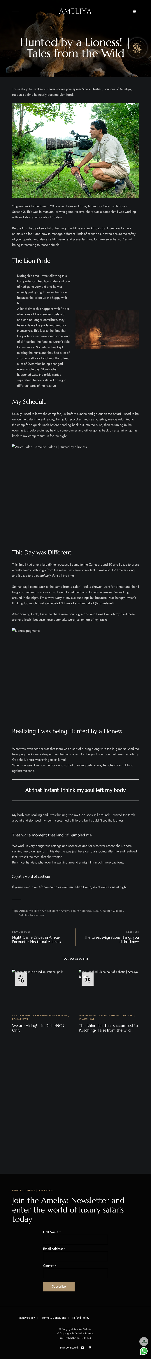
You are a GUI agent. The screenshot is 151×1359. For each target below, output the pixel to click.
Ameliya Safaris (21, 1015)
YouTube (82, 1347)
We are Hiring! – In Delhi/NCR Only (38, 1028)
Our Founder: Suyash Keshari (49, 1015)
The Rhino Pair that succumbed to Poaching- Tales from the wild (108, 1028)
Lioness (86, 910)
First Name (52, 1232)
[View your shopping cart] (134, 11)
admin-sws (21, 1019)
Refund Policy (80, 1317)
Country (50, 1265)
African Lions (50, 910)
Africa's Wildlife (29, 910)
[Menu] (15, 10)
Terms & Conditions (54, 1317)
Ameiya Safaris (70, 910)
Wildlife (117, 910)
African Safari (87, 1015)
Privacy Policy (27, 1317)
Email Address (54, 1248)
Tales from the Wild (109, 1015)
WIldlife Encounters (31, 915)
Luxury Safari (101, 910)
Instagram (90, 1347)
